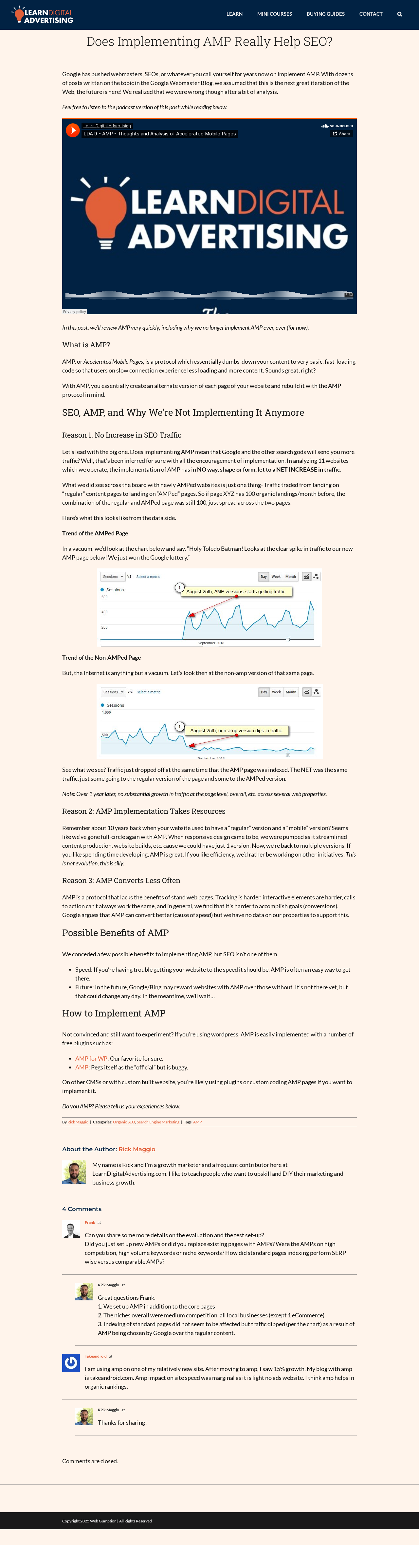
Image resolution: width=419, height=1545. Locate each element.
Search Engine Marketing (158, 1122)
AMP (81, 1067)
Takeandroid (96, 1356)
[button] (399, 13)
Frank (90, 1222)
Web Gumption (103, 1521)
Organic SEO (124, 1122)
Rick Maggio (77, 1122)
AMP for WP (91, 1058)
